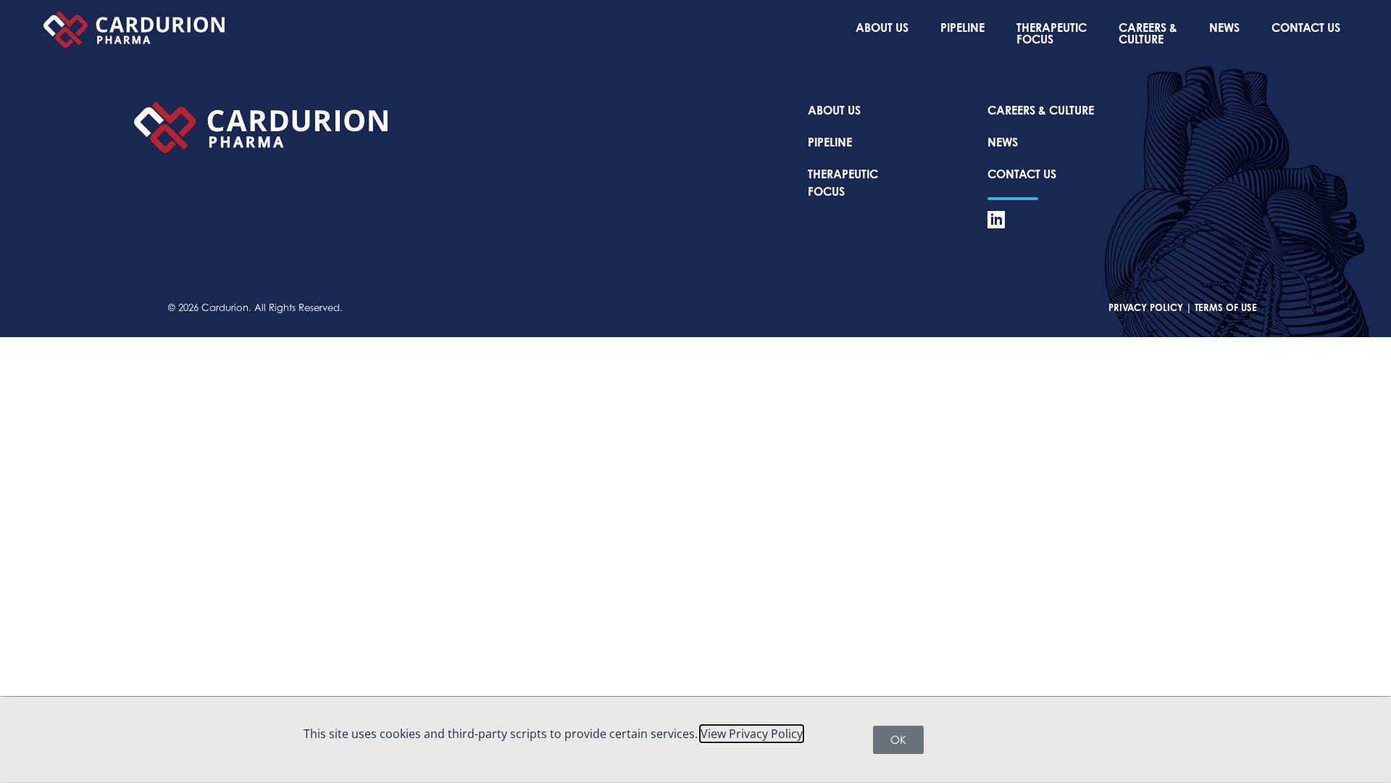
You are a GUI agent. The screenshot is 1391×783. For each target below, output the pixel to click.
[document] (695, 391)
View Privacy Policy (752, 734)
